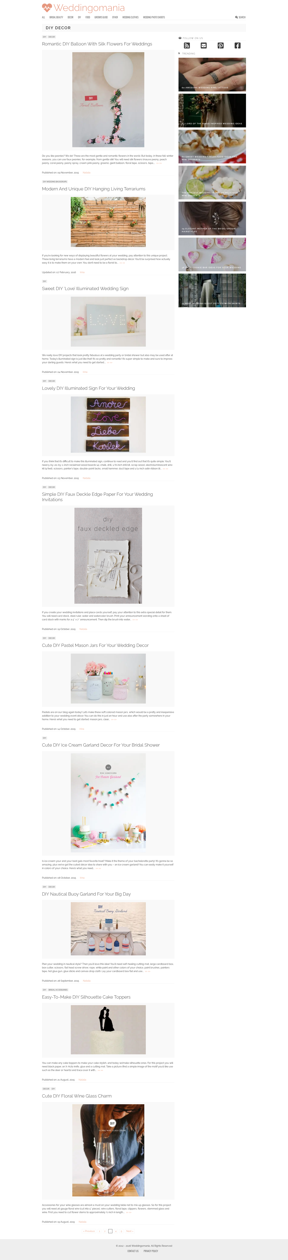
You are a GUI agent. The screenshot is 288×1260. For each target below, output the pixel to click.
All (43, 17)
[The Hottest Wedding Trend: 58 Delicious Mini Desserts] (212, 182)
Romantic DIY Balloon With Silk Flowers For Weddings (97, 43)
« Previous (89, 1231)
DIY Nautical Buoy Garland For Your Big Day (86, 894)
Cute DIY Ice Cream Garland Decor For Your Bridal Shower (101, 745)
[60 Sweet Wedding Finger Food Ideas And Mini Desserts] (212, 146)
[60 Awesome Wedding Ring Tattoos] (212, 74)
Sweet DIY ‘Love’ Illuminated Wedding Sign (85, 288)
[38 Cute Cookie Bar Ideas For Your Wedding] (212, 254)
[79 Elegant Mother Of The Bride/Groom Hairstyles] (212, 218)
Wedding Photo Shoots (154, 17)
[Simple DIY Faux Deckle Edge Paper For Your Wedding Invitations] (108, 602)
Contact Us (133, 1251)
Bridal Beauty (56, 17)
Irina (82, 272)
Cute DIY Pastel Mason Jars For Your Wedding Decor (95, 645)
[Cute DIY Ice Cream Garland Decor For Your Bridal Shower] (108, 851)
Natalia (86, 172)
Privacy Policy (151, 1251)
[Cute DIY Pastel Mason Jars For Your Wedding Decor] (108, 702)
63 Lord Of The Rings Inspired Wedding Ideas (212, 123)
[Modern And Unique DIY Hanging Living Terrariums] (108, 246)
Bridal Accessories (58, 990)
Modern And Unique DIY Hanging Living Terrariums (93, 188)
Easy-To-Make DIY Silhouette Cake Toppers (86, 997)
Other (115, 17)
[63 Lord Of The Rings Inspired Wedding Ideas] (212, 110)
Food (88, 17)
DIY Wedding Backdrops (55, 182)
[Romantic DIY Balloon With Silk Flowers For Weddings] (108, 146)
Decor (70, 17)
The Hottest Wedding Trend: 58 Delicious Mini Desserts (210, 194)
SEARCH (242, 17)
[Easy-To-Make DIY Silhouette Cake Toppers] (108, 1053)
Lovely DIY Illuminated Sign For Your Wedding (88, 388)
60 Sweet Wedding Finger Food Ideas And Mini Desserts (209, 158)
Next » (129, 1231)
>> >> (159, 163)
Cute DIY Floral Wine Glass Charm (77, 1096)
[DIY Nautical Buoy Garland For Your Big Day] (108, 954)
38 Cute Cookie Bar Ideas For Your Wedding (211, 267)
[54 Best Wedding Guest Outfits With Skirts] (212, 290)
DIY (79, 17)
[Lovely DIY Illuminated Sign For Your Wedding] (108, 451)
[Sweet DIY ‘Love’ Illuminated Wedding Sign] (108, 345)
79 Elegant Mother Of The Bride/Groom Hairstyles (209, 230)
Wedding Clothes (130, 17)
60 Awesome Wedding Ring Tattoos (205, 87)
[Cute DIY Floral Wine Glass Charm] (108, 1195)
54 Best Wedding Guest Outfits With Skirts (211, 303)
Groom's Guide (101, 17)
